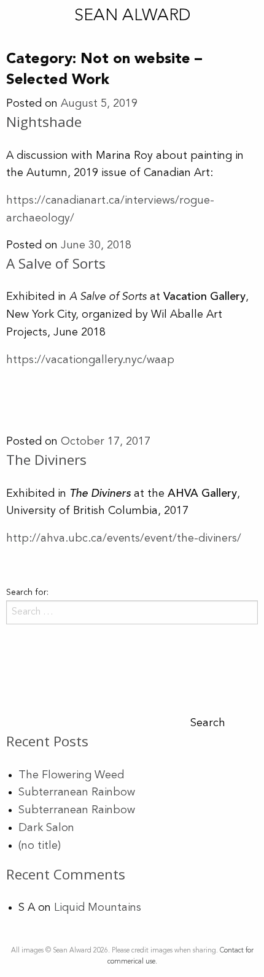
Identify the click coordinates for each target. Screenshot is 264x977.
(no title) (39, 845)
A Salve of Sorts (56, 263)
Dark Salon (46, 827)
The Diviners (46, 459)
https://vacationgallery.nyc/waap (90, 360)
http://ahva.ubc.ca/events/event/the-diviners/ (123, 538)
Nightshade (44, 121)
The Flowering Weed (71, 775)
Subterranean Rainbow (76, 792)
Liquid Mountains (97, 907)
